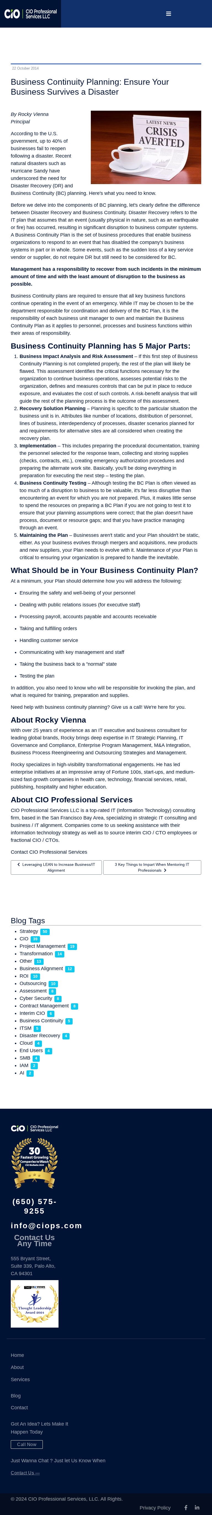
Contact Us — (25, 1473)
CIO (24, 938)
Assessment (33, 991)
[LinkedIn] (197, 1508)
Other (26, 961)
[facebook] (185, 1508)
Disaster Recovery (40, 1035)
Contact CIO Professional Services (49, 852)
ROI (24, 976)
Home (17, 1355)
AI (22, 1073)
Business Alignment (41, 968)
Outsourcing (33, 983)
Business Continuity (41, 1020)
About (17, 1367)
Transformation (36, 953)
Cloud (26, 1043)
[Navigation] (168, 14)
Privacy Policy (155, 1508)
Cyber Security (36, 998)
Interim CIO (32, 1013)
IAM (24, 1065)
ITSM (25, 1028)
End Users (31, 1050)
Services (20, 1379)
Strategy (29, 931)
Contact (19, 1407)
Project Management (42, 946)
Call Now (26, 1444)
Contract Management (44, 1006)
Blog (16, 1396)
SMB (25, 1058)
